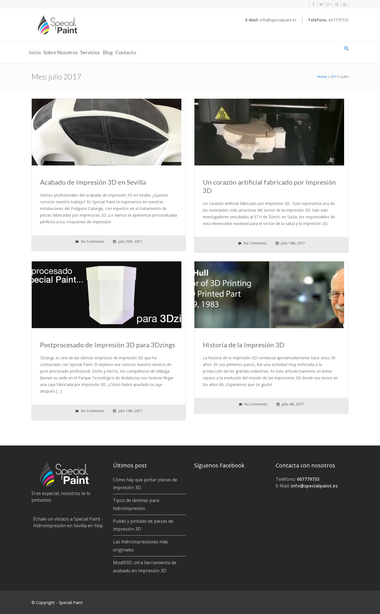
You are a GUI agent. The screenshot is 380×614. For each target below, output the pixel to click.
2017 (334, 76)
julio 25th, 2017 (129, 241)
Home (322, 76)
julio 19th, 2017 (292, 243)
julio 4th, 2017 (292, 404)
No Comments (92, 241)
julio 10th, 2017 (129, 410)
